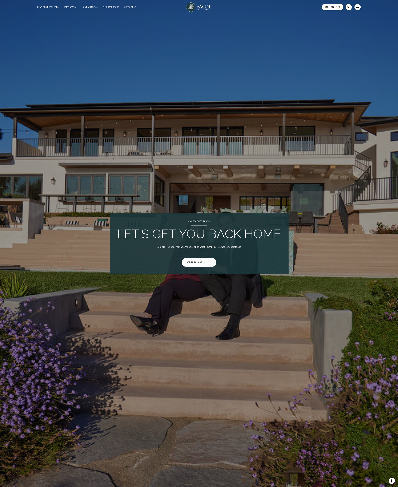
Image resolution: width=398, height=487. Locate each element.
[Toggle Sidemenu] (357, 7)
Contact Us (130, 7)
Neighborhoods (111, 7)
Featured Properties (48, 7)
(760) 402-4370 (332, 7)
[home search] (349, 7)
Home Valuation (90, 7)
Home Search (70, 7)
